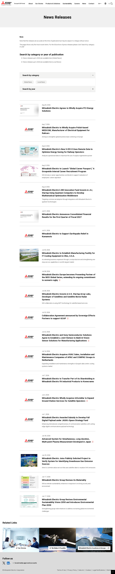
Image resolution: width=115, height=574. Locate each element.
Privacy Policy (72, 570)
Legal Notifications (99, 570)
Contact (91, 3)
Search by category (30, 75)
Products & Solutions (53, 3)
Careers (77, 3)
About (31, 3)
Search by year (28, 89)
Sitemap (109, 570)
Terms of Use (61, 570)
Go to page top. (113, 572)
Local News (41, 82)
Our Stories (39, 3)
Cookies (88, 570)
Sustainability (67, 3)
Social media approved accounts (25, 563)
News (84, 3)
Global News (28, 82)
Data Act (81, 570)
